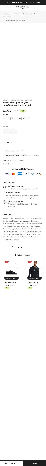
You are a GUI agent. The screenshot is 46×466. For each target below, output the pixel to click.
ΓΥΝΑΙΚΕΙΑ (12, 100)
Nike (8, 163)
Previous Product (10, 20)
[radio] (5, 118)
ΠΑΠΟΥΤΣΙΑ (20, 100)
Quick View (17, 262)
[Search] (39, 7)
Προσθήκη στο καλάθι (11, 463)
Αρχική (5, 14)
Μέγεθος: (5, 114)
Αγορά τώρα (35, 463)
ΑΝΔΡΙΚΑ (5, 100)
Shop (10, 14)
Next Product (21, 20)
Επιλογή (17, 266)
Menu (2, 7)
